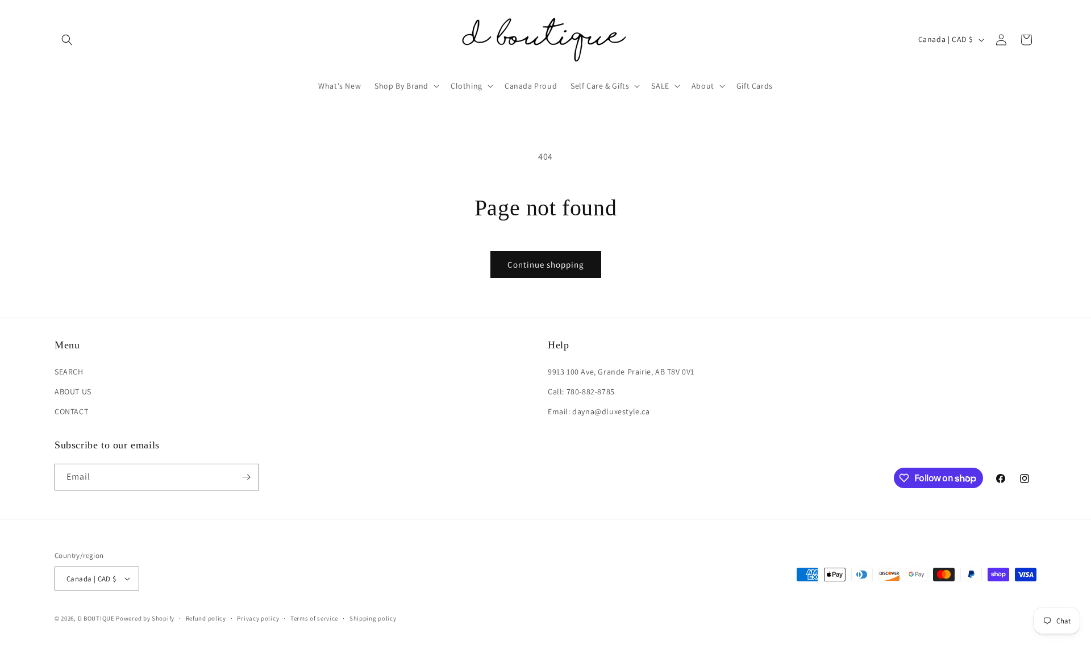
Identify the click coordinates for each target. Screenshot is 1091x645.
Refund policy (206, 618)
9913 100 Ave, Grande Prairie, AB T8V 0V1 (621, 372)
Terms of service (314, 618)
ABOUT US (73, 391)
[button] (67, 39)
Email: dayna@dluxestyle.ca (599, 411)
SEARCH (69, 372)
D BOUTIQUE (96, 618)
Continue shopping (545, 264)
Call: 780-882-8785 (581, 391)
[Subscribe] (246, 477)
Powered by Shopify (145, 618)
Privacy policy (258, 618)
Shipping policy (373, 618)
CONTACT (71, 411)
